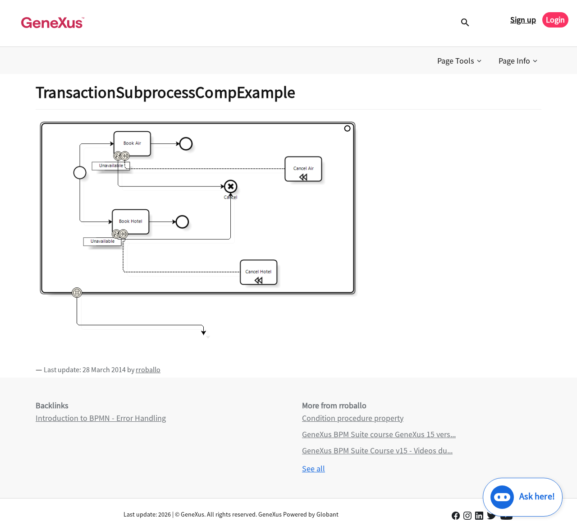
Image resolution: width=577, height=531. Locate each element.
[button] (460, 60)
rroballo (148, 369)
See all (313, 468)
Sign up (523, 19)
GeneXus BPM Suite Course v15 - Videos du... (377, 450)
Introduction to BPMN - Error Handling (101, 418)
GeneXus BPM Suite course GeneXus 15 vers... (379, 434)
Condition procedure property (352, 418)
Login (555, 19)
